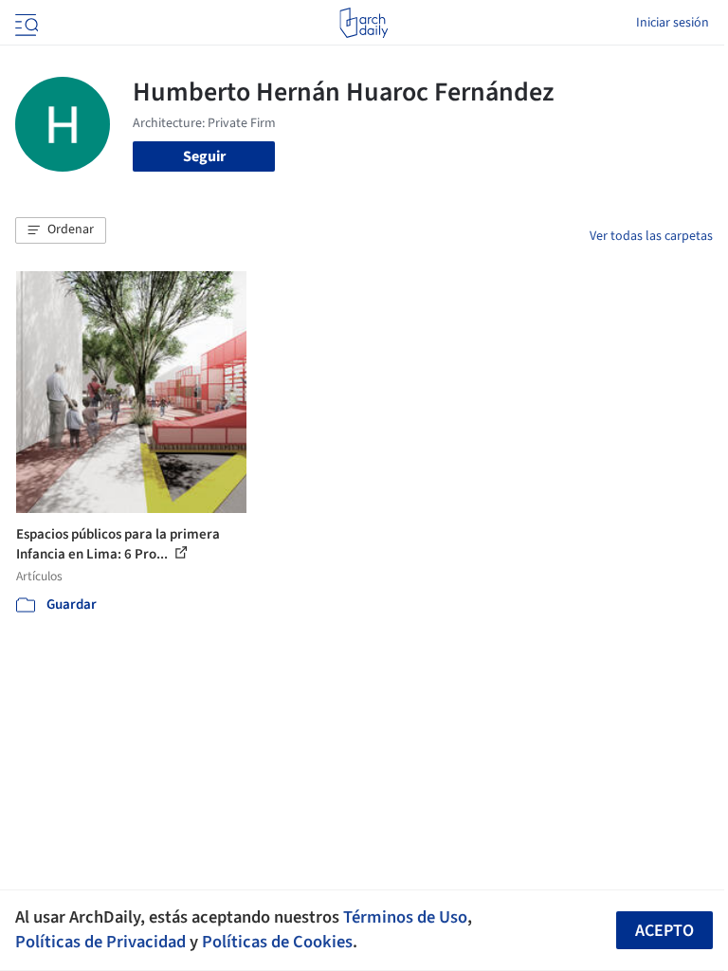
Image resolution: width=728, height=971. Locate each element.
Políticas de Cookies (277, 941)
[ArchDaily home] (363, 23)
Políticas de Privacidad (100, 941)
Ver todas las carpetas (651, 236)
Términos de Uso (405, 917)
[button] (60, 230)
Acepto (664, 931)
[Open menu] (24, 22)
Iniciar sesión (672, 22)
